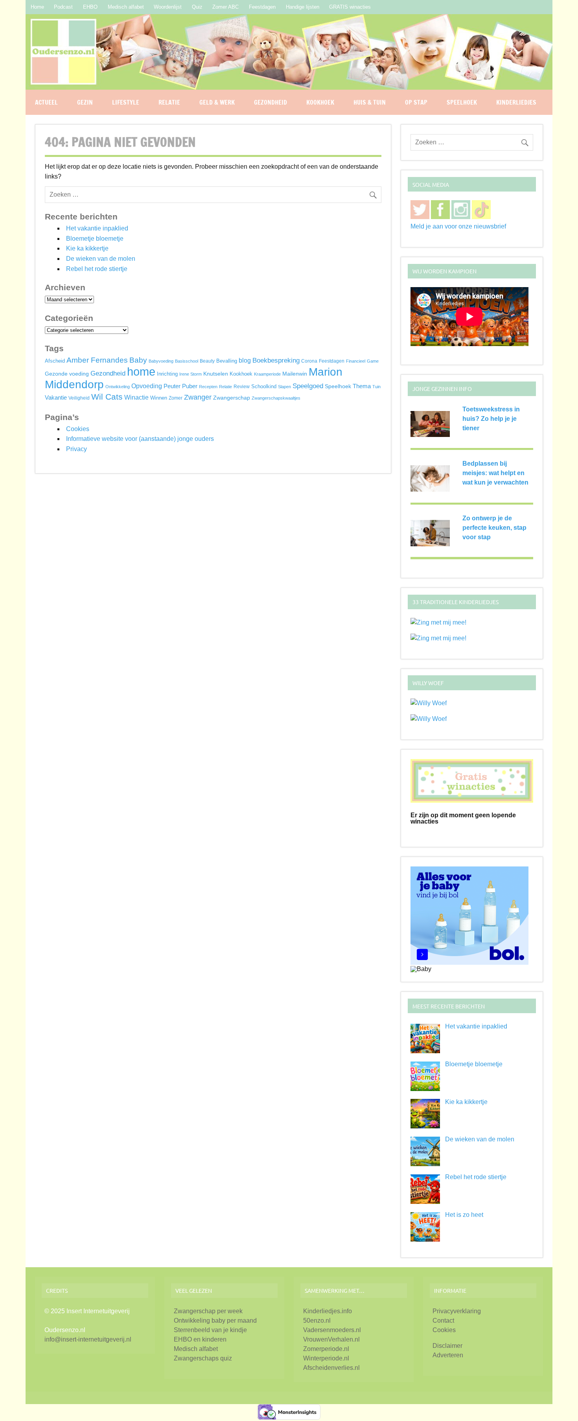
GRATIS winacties (350, 7)
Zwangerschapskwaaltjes (276, 398)
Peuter (172, 386)
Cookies (77, 429)
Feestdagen (262, 7)
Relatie (169, 102)
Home (37, 7)
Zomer (175, 398)
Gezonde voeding (67, 373)
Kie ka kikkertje (87, 248)
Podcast (63, 7)
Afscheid (55, 361)
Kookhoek (320, 102)
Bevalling (226, 361)
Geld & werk (217, 102)
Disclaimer (447, 1345)
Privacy (76, 449)
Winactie (136, 397)
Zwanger (198, 397)
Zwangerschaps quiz (203, 1358)
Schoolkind (263, 386)
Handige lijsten (302, 7)
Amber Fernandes (97, 360)
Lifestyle (125, 102)
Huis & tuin (369, 102)
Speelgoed (308, 386)
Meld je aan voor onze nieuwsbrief (458, 226)
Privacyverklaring (457, 1311)
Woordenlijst (168, 7)
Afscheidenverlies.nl (331, 1367)
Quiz (197, 7)
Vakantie (56, 397)
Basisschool (186, 361)
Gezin (85, 102)
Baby (138, 360)
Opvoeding (146, 386)
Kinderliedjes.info (327, 1311)
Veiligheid (79, 398)
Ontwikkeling (117, 386)
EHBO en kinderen (200, 1339)
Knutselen (215, 373)
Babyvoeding (161, 361)
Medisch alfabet (126, 7)
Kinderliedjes (516, 102)
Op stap (416, 102)
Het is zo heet (464, 1214)
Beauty (207, 361)
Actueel (46, 102)
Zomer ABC (225, 7)
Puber (189, 386)
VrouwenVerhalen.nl (331, 1339)
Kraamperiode (267, 374)
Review (242, 386)
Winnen (158, 398)
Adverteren (448, 1355)
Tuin (376, 386)
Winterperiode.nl (326, 1358)
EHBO (90, 7)
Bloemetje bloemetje (94, 238)
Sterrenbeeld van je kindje (210, 1330)
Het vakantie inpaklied (97, 228)
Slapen (284, 386)
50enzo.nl (317, 1320)
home (141, 371)
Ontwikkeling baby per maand (215, 1320)
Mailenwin (294, 373)
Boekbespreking (276, 360)
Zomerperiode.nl (326, 1348)
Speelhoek (462, 102)
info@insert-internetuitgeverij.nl (87, 1339)
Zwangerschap (231, 398)
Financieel (355, 361)
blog (245, 360)
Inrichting (167, 374)
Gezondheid (270, 102)
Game (373, 361)
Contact (443, 1320)
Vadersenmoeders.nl (332, 1330)
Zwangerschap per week (208, 1311)
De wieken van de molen (100, 258)
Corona (309, 361)
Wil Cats (107, 396)
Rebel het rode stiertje (96, 268)
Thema (362, 386)
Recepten (208, 386)
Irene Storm (190, 374)
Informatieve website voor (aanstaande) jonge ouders (140, 438)
